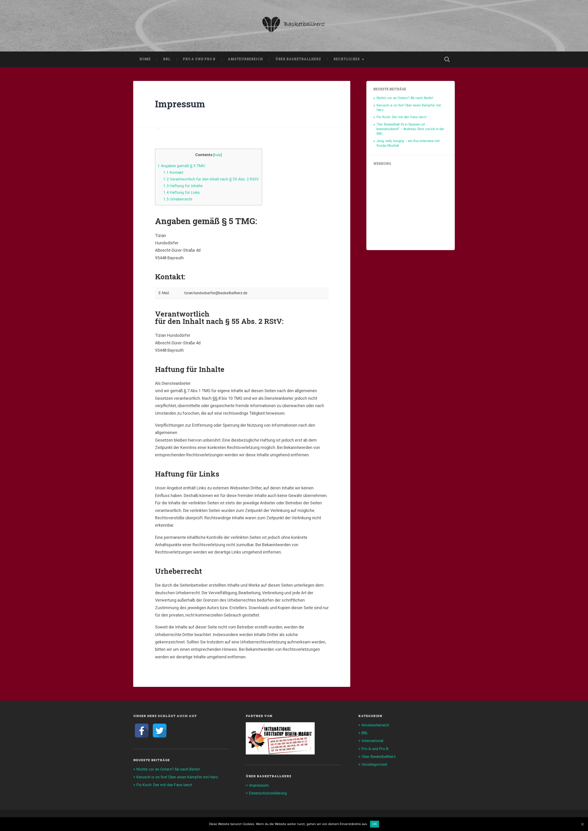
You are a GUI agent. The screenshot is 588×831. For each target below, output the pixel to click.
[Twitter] (159, 730)
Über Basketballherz (298, 59)
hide (217, 155)
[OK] (582, 824)
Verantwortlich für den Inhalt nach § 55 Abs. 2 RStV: (211, 179)
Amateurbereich (245, 59)
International (372, 740)
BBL (166, 59)
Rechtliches (347, 59)
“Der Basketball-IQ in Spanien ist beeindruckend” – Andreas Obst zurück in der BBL (410, 129)
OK (374, 824)
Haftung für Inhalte (183, 185)
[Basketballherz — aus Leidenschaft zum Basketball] (294, 25)
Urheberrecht (177, 199)
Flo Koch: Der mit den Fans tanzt (401, 117)
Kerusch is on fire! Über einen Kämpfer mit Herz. (177, 777)
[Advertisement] (410, 209)
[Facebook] (141, 730)
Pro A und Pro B (199, 59)
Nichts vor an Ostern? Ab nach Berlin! (404, 98)
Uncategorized (374, 764)
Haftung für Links (181, 192)
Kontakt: (173, 172)
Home (145, 59)
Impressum (259, 785)
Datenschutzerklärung (268, 793)
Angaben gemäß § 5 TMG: (182, 165)
